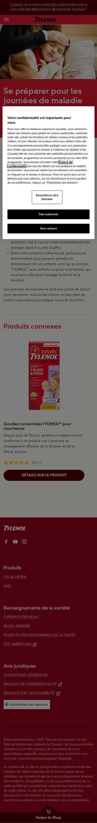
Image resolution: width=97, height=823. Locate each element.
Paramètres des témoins (47, 197)
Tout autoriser (48, 214)
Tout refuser (48, 228)
